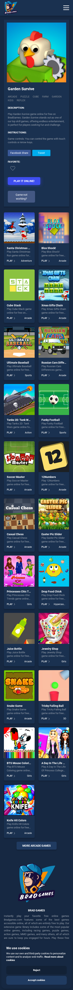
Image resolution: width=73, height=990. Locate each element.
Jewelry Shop (49, 648)
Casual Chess (15, 534)
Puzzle (24, 96)
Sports (28, 375)
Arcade (12, 96)
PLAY (9, 260)
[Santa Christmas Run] (19, 227)
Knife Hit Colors (16, 820)
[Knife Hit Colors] (19, 799)
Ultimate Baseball (18, 362)
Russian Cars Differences (57, 362)
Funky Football (50, 419)
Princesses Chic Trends (21, 591)
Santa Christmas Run (20, 248)
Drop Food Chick (51, 591)
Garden (57, 96)
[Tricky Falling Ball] (54, 685)
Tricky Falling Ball (52, 705)
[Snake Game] (19, 685)
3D (64, 718)
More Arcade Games (36, 845)
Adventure (26, 260)
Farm (45, 96)
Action (28, 432)
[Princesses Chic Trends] (19, 571)
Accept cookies (36, 980)
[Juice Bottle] (19, 628)
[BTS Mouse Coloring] (19, 742)
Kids (10, 100)
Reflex (21, 100)
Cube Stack (14, 305)
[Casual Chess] (19, 514)
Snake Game (15, 705)
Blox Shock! (48, 248)
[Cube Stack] (19, 284)
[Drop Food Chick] (54, 571)
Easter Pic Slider (51, 534)
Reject (36, 970)
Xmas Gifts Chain (52, 305)
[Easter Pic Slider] (54, 514)
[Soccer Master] (19, 456)
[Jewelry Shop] (54, 628)
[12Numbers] (54, 456)
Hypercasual (60, 604)
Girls (29, 604)
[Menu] (66, 7)
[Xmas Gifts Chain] (54, 284)
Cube (36, 96)
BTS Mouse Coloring (19, 763)
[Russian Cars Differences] (54, 342)
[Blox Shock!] (54, 227)
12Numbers (48, 477)
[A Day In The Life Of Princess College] (54, 742)
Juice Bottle (14, 648)
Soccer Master (16, 477)
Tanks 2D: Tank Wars (19, 419)
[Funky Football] (54, 399)
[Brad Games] (9, 8)
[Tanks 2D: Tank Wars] (19, 399)
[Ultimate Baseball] (19, 342)
